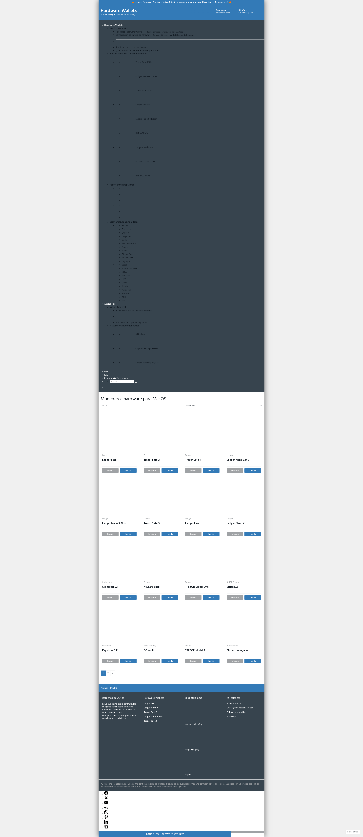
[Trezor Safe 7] (202, 434)
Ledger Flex (192, 523)
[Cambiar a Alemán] (108, 387)
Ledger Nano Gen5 (238, 459)
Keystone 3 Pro (111, 650)
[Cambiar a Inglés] (113, 387)
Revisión (110, 470)
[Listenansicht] (116, 406)
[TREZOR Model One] (202, 561)
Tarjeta (147, 582)
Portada (104, 688)
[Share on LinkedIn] (106, 822)
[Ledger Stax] (119, 434)
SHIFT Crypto (233, 582)
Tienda (128, 470)
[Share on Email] (106, 803)
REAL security (150, 645)
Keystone (106, 645)
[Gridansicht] (111, 406)
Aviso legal (232, 716)
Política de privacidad (236, 712)
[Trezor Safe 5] (161, 497)
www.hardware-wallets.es (114, 718)
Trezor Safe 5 (152, 523)
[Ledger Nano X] (244, 497)
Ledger (105, 455)
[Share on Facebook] (106, 794)
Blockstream (232, 645)
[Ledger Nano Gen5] (244, 434)
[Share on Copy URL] (106, 827)
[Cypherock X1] (119, 561)
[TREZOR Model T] (202, 624)
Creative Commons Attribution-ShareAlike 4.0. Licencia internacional (119, 709)
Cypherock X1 (110, 586)
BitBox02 (232, 586)
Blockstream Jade (237, 650)
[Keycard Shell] (161, 561)
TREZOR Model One (197, 586)
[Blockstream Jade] (244, 624)
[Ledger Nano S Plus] (119, 497)
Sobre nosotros (234, 703)
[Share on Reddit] (106, 808)
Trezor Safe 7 (193, 459)
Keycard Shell (152, 586)
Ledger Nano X (235, 523)
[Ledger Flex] (202, 497)
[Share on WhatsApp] (106, 813)
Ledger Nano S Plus (114, 523)
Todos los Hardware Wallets (164, 834)
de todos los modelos (200, 11)
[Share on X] (106, 798)
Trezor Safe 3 (152, 459)
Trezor (147, 455)
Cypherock (107, 582)
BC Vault (149, 650)
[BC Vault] (161, 624)
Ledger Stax (109, 459)
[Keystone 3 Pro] (119, 624)
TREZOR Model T (195, 650)
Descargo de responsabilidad (240, 707)
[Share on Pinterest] (106, 818)
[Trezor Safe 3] (161, 434)
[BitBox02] (244, 561)
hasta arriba (352, 831)
